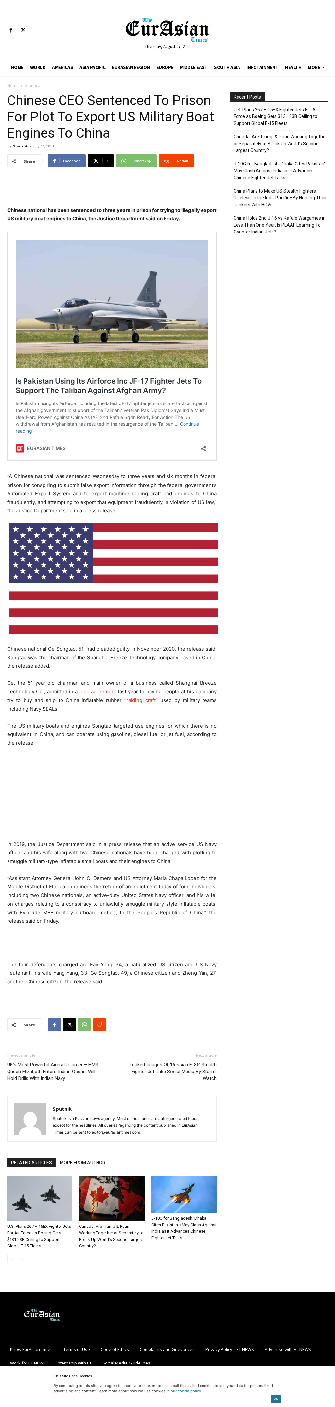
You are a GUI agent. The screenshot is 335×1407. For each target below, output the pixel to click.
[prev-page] (11, 1259)
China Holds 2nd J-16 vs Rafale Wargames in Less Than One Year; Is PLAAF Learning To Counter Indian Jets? (280, 224)
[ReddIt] (99, 1024)
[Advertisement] (111, 189)
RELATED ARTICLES (31, 1162)
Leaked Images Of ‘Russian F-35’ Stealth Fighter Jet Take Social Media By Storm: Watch (173, 1071)
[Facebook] (11, 30)
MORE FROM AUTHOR (82, 1162)
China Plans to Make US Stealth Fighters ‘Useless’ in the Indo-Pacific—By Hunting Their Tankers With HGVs (280, 197)
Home (13, 85)
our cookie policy (186, 1391)
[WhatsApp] (84, 1024)
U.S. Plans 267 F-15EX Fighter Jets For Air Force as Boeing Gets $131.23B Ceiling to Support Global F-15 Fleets (276, 116)
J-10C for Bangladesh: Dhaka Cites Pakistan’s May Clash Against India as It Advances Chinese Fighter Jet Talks (280, 170)
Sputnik (20, 146)
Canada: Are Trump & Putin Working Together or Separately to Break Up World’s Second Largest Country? (280, 143)
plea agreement (97, 691)
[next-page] (22, 1259)
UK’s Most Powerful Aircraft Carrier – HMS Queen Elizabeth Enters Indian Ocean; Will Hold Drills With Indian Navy (52, 1071)
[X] (23, 30)
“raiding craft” (140, 700)
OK (276, 1398)
